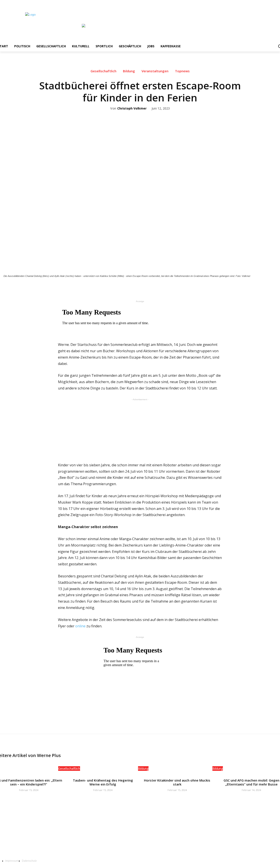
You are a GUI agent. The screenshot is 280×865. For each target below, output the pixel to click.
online (80, 626)
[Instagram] (264, 3)
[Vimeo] (276, 3)
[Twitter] (270, 3)
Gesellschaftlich (103, 71)
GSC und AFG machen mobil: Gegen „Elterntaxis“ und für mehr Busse (251, 782)
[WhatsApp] (163, 288)
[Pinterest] (153, 288)
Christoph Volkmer (132, 108)
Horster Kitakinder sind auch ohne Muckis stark (177, 782)
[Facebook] (258, 3)
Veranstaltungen (155, 71)
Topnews (182, 71)
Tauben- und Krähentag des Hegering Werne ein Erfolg (103, 782)
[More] (174, 288)
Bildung (129, 71)
